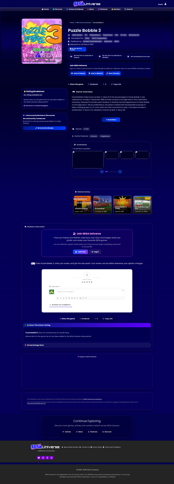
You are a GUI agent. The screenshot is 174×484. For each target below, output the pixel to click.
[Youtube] (38, 457)
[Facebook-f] (47, 457)
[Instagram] (43, 457)
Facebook (94, 84)
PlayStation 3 (95, 35)
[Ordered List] (69, 298)
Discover (108, 432)
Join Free (82, 252)
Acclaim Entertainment (92, 41)
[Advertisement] (87, 373)
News (80, 432)
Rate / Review (114, 73)
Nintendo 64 (134, 35)
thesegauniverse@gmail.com (36, 403)
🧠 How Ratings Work (35, 345)
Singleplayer (105, 136)
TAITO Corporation (99, 38)
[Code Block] (77, 298)
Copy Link (117, 84)
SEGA (117, 41)
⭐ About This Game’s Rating (38, 325)
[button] (165, 4)
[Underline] (63, 298)
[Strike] (66, 298)
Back (73, 23)
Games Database (84, 23)
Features (93, 432)
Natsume (108, 41)
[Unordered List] (71, 298)
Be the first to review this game (36, 106)
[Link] (80, 298)
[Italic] (60, 298)
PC (86, 35)
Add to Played (79, 73)
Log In (96, 252)
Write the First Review (45, 128)
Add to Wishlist (97, 73)
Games (68, 432)
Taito (87, 38)
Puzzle (86, 129)
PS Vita (123, 35)
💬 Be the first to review (76, 49)
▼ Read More (111, 120)
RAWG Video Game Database (92, 399)
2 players (93, 136)
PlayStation (107, 35)
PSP (116, 35)
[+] (86, 298)
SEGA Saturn (77, 35)
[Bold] (57, 298)
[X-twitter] (51, 457)
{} (83, 298)
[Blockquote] (74, 298)
